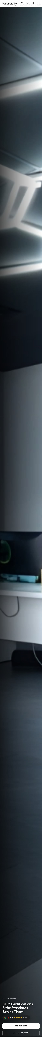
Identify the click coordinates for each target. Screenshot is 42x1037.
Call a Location (20, 1033)
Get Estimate (21, 1026)
